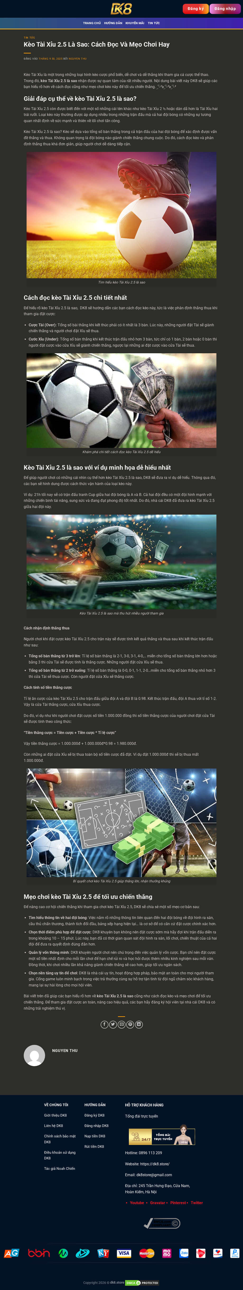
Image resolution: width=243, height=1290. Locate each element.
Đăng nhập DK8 (96, 1126)
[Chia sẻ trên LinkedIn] (139, 1025)
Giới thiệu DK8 (55, 1115)
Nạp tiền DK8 (94, 1136)
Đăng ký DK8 (94, 1115)
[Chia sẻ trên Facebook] (104, 1025)
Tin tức (154, 23)
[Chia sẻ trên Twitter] (113, 1025)
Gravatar (157, 1203)
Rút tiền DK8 (94, 1146)
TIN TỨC (29, 37)
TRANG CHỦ (92, 23)
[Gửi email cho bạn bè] (122, 1025)
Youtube (137, 1203)
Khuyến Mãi (135, 23)
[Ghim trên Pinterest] (130, 1025)
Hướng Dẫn (113, 23)
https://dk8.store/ (155, 1164)
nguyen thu (78, 58)
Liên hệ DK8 (53, 1126)
